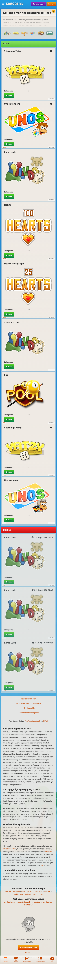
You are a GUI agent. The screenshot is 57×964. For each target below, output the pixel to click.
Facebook (36, 721)
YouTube (28, 721)
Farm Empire (37, 891)
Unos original (11, 480)
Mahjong (16, 891)
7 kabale (8, 891)
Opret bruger (38, 4)
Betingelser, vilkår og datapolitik (28, 703)
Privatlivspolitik (29, 708)
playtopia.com (9, 902)
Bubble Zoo (18, 894)
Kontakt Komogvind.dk (28, 947)
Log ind (51, 4)
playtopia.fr (28, 904)
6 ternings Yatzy (12, 428)
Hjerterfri (47, 891)
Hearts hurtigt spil (14, 264)
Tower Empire (37, 894)
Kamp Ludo (10, 152)
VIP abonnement (9, 848)
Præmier (48, 851)
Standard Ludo (12, 322)
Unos (4, 147)
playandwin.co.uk (23, 902)
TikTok (45, 721)
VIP (42, 865)
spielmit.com (36, 902)
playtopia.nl (47, 902)
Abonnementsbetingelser (29, 712)
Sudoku (28, 894)
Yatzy (4, 99)
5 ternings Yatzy (12, 51)
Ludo (4, 200)
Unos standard (12, 104)
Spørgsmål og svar (28, 698)
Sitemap (28, 953)
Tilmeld (9, 95)
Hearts (7, 205)
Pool (6, 375)
